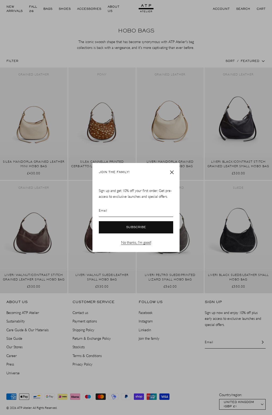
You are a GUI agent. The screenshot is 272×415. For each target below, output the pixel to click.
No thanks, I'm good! (136, 242)
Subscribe (136, 227)
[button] (172, 172)
